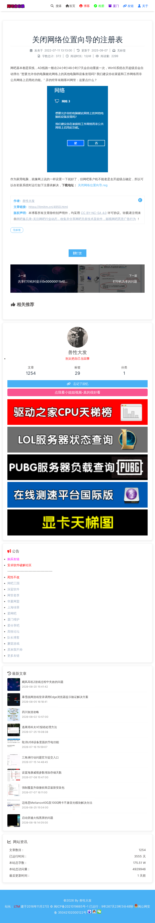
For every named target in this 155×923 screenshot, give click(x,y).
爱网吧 (11, 613)
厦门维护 (13, 619)
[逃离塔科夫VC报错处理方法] (13, 730)
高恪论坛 (13, 631)
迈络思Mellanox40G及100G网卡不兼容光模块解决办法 (57, 802)
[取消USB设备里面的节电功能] (13, 745)
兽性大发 (28, 201)
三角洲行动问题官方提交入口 (40, 757)
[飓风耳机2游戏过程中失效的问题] (13, 684)
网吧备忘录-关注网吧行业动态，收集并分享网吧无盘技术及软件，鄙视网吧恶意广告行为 (76, 219)
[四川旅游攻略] (13, 714)
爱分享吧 (13, 625)
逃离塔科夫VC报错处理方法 (39, 727)
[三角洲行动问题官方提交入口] (13, 760)
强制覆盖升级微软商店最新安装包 (43, 787)
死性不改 (13, 577)
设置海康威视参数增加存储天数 (42, 772)
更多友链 (13, 655)
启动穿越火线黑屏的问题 (37, 818)
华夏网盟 (13, 601)
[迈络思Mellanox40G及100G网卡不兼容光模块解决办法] (13, 805)
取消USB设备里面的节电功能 (40, 742)
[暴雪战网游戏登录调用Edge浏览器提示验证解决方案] (13, 699)
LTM (17, 906)
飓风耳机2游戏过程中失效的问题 (42, 682)
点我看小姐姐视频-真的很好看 (77, 392)
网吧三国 (13, 583)
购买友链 (13, 559)
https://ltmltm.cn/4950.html (48, 207)
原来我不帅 (14, 649)
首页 (72, 6)
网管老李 (13, 595)
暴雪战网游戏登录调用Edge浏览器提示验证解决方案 (55, 697)
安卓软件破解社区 (19, 565)
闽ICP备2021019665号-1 (71, 906)
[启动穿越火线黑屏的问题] (13, 820)
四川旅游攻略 (30, 712)
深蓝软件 (13, 589)
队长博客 (13, 637)
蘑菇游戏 (13, 643)
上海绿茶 (13, 607)
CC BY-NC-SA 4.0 (94, 213)
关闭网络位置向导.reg (93, 185)
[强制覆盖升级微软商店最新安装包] (13, 790)
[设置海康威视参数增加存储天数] (13, 775)
